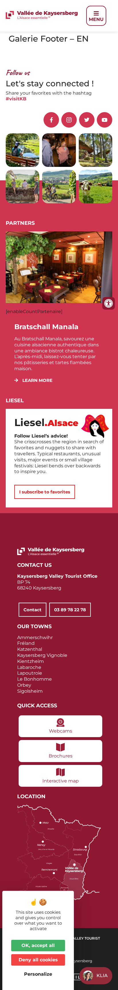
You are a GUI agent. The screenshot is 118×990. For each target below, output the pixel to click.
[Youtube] (104, 120)
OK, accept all (38, 945)
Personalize (38, 974)
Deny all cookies (38, 959)
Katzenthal (29, 649)
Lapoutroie (29, 673)
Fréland (26, 643)
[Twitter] (87, 120)
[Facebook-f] (51, 120)
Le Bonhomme (34, 679)
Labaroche (29, 667)
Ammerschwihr (35, 637)
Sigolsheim (30, 691)
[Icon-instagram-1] (69, 120)
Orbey (24, 685)
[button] (33, 380)
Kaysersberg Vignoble (42, 655)
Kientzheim (30, 661)
